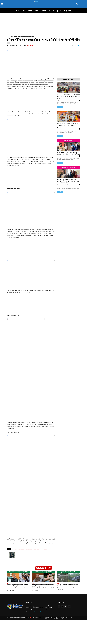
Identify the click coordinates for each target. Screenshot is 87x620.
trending (45, 549)
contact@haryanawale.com (37, 611)
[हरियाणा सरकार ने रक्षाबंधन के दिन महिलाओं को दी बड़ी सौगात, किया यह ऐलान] (43, 576)
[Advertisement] (43, 23)
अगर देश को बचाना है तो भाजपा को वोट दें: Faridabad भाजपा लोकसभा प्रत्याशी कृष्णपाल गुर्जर (67, 125)
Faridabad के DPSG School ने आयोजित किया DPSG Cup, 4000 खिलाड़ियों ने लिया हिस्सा (68, 96)
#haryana (14, 549)
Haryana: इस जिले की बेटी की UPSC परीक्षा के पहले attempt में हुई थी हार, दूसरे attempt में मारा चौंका (68, 181)
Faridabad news (37, 549)
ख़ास (58, 92)
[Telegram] (78, 46)
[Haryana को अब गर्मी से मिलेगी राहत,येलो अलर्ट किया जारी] (68, 576)
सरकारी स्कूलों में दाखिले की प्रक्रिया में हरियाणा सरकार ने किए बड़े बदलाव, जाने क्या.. (68, 153)
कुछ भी (12, 36)
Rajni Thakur (29, 45)
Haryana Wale (60, 100)
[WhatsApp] (75, 46)
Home (8, 36)
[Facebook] (69, 46)
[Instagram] (62, 606)
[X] (72, 46)
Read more (60, 107)
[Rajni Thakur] (12, 555)
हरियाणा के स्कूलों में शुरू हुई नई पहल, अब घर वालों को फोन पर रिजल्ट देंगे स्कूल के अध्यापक (17, 585)
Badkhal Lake (21, 549)
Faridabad (29, 549)
